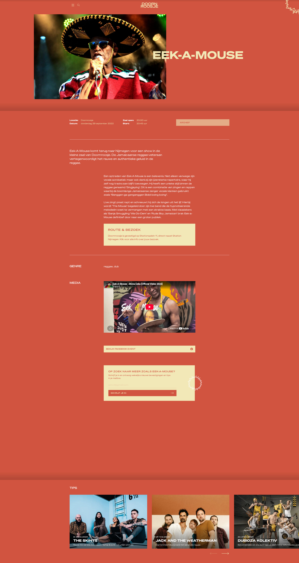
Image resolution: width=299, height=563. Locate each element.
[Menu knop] (73, 5)
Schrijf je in (118, 393)
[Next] (225, 553)
